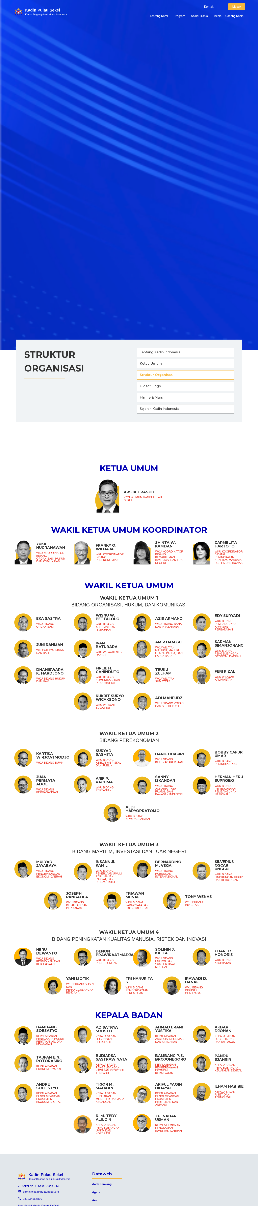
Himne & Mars (151, 397)
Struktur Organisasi (157, 375)
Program (179, 16)
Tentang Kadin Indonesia (160, 352)
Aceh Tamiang (102, 1184)
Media (218, 16)
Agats (96, 1192)
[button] (208, 6)
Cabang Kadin (234, 16)
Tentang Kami (159, 16)
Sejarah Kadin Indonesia (159, 409)
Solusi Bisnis (199, 16)
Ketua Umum (151, 363)
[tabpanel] (129, 803)
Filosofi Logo (150, 386)
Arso (95, 1200)
